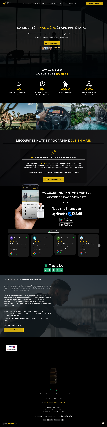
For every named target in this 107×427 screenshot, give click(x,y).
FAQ (60, 398)
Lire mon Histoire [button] (14, 330)
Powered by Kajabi (53, 423)
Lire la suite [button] (13, 250)
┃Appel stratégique (53, 3)
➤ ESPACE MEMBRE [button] (94, 3)
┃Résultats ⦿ (40, 3)
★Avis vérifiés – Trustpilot (43, 394)
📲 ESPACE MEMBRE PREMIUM (53, 403)
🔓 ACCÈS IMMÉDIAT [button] (53, 179)
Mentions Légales (53, 407)
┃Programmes (27, 3)
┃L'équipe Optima (69, 3)
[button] (52, 43)
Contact (48, 398)
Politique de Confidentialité (53, 412)
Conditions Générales (53, 410)
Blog (55, 398)
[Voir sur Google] (11, 238)
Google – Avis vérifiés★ (64, 394)
